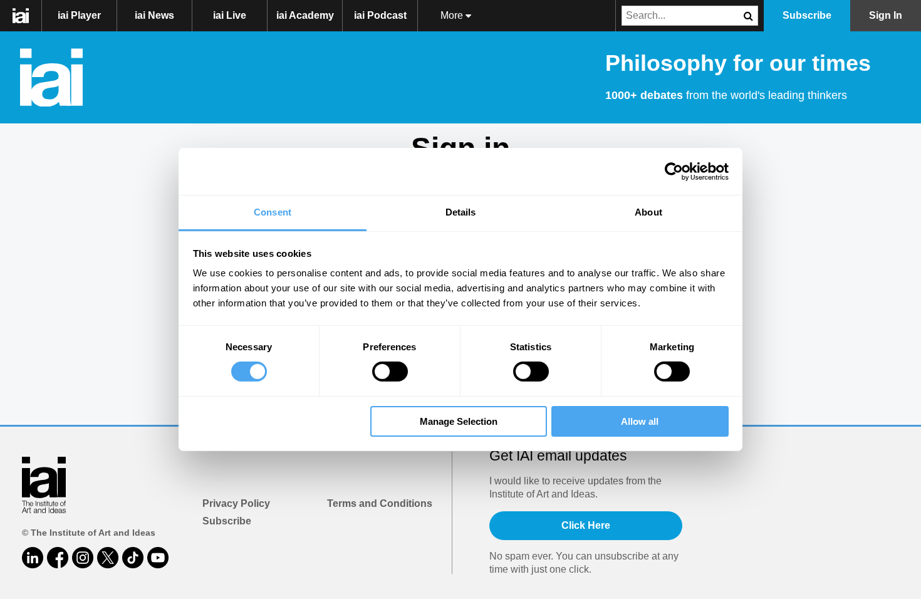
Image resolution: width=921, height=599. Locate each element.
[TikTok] (132, 557)
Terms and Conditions (379, 503)
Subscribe (226, 521)
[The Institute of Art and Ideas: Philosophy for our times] (27, 15)
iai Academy (305, 15)
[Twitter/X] (107, 557)
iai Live (229, 15)
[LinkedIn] (32, 557)
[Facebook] (57, 557)
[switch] (390, 372)
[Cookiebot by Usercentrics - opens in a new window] (674, 171)
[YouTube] (158, 557)
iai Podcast (380, 15)
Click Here (585, 525)
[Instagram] (82, 557)
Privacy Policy (236, 503)
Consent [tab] (272, 212)
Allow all (639, 421)
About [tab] (648, 212)
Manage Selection (458, 421)
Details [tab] (460, 212)
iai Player (79, 15)
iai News (154, 15)
